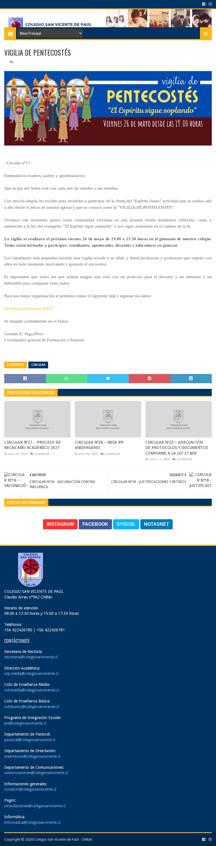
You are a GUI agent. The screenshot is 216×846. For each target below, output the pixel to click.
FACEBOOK (95, 524)
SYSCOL (126, 524)
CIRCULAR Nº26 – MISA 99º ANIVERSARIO (99, 445)
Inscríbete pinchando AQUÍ (28, 308)
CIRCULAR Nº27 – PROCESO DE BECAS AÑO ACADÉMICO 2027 (32, 445)
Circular (38, 364)
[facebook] (203, 4)
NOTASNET (156, 524)
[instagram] (210, 4)
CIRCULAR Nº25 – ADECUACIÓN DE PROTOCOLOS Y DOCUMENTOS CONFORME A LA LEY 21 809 (176, 447)
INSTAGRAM (60, 524)
